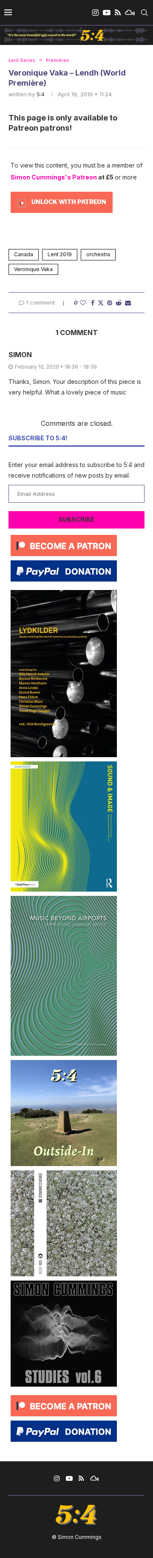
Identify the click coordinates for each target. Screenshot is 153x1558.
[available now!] (63, 764)
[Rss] (118, 12)
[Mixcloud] (130, 12)
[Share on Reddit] (119, 302)
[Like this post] (83, 302)
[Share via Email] (128, 302)
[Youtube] (106, 12)
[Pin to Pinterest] (109, 302)
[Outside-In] (63, 1063)
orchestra (98, 254)
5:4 (41, 94)
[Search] (144, 12)
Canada (23, 254)
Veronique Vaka (33, 269)
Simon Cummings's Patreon (54, 177)
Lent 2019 (60, 254)
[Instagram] (95, 12)
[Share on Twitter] (101, 302)
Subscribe (76, 519)
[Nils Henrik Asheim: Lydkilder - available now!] (63, 593)
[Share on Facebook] (92, 302)
